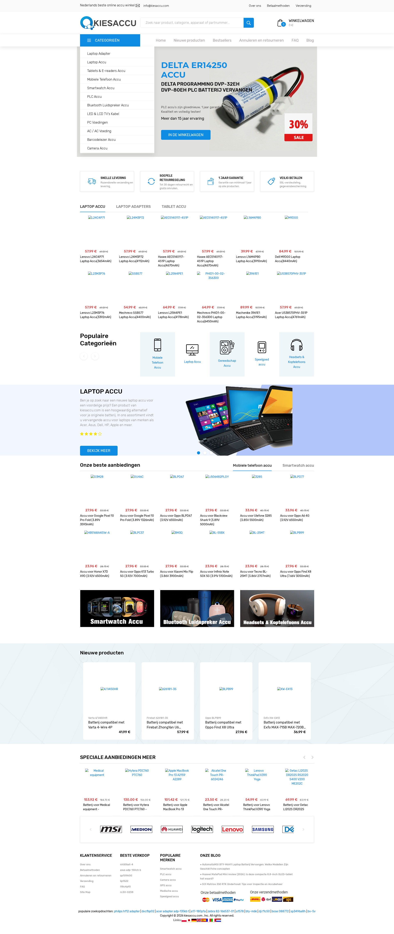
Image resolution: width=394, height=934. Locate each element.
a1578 (240, 911)
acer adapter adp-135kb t (172, 911)
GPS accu (165, 885)
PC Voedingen (97, 122)
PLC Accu (94, 97)
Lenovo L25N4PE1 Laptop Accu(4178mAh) (173, 315)
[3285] (257, 491)
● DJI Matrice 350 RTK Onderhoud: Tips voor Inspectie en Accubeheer (241, 884)
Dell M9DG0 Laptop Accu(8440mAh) (287, 259)
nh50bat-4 (126, 864)
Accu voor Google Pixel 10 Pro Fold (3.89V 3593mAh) (97, 520)
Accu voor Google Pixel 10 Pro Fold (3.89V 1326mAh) (137, 518)
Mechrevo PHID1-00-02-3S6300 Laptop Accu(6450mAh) (211, 317)
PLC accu (165, 874)
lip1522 (124, 881)
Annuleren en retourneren (261, 40)
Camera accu (168, 879)
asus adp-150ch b (130, 870)
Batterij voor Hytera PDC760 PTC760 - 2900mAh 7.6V (136, 807)
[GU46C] (137, 491)
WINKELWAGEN (301, 20)
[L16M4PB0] (252, 232)
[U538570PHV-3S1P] (291, 288)
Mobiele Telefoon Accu (104, 79)
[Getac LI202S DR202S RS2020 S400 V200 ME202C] (297, 777)
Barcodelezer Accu (101, 140)
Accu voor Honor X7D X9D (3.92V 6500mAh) (94, 574)
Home (161, 40)
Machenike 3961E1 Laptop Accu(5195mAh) (251, 315)
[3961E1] (252, 288)
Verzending (303, 6)
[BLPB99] (297, 547)
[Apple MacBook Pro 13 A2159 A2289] (177, 775)
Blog (310, 40)
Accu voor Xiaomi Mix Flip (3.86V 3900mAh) (176, 574)
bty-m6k (251, 911)
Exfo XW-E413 (272, 718)
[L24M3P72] (135, 232)
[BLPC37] (137, 547)
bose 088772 (280, 911)
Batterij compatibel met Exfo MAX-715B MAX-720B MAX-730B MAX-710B (284, 725)
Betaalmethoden (278, 6)
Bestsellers (222, 40)
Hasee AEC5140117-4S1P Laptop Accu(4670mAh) (171, 261)
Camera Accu (97, 148)
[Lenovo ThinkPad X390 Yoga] (257, 775)
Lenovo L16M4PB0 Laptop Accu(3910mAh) (251, 259)
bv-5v (312, 911)
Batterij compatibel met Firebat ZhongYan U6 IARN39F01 (165, 725)
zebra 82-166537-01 (221, 911)
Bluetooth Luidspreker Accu (108, 105)
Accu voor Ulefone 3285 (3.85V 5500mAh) (256, 518)
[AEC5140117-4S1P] (174, 232)
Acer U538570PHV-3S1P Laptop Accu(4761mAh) (291, 315)
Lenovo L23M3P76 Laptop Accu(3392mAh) (95, 315)
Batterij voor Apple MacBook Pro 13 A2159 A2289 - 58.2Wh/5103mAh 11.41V (175, 807)
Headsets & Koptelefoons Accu (296, 362)
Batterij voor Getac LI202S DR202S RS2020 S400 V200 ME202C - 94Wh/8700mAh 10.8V (296, 807)
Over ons (255, 6)
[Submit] (249, 23)
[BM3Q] (177, 547)
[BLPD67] (177, 491)
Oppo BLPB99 (213, 718)
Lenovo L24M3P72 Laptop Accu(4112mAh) (134, 259)
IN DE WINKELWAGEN (185, 135)
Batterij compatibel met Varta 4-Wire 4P (106, 724)
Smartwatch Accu (100, 88)
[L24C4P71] (96, 232)
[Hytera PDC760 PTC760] (137, 773)
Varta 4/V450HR (97, 718)
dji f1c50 (264, 911)
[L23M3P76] (96, 288)
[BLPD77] (297, 491)
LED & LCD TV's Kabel (103, 114)
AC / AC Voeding (99, 131)
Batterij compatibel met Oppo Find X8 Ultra (223, 724)
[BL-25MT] (257, 547)
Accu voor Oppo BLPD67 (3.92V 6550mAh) (176, 518)
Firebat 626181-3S (157, 718)
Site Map (85, 892)
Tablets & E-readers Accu (106, 71)
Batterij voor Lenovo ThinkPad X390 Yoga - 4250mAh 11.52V (256, 807)
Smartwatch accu (170, 868)
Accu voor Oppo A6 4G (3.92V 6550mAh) (294, 518)
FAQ (295, 40)
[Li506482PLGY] (217, 491)
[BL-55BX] (217, 547)
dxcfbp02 (148, 911)
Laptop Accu (96, 62)
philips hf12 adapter (127, 911)
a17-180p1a (198, 911)
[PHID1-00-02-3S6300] (213, 288)
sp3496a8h (298, 911)
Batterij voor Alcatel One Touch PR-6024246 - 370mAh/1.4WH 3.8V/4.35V (216, 807)
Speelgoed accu (169, 896)
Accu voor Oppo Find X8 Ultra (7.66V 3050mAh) (295, 574)
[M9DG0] (291, 232)
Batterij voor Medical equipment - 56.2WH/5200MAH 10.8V (96, 807)
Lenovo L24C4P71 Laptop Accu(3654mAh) (95, 259)
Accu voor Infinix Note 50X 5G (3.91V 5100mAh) (216, 574)
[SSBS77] (135, 288)
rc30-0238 (126, 892)
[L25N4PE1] (174, 288)
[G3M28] (97, 491)
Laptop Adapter (98, 54)
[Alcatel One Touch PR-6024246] (217, 775)
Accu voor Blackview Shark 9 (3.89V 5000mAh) (213, 520)
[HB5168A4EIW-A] (97, 547)
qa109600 (126, 875)
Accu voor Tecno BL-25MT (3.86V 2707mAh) (255, 574)
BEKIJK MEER (98, 450)
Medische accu (169, 891)
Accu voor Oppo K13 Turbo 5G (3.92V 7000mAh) (137, 574)
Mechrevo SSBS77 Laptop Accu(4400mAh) (135, 315)
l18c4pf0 (125, 886)
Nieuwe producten (189, 40)
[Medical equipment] (97, 773)
